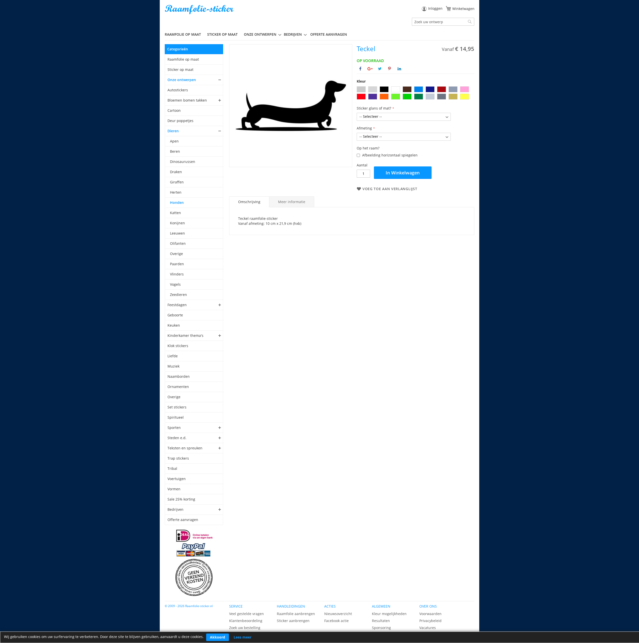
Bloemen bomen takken (187, 100)
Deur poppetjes (180, 120)
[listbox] (415, 93)
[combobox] (443, 22)
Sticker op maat (180, 69)
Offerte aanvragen (182, 519)
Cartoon (174, 110)
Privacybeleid (430, 620)
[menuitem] (185, 34)
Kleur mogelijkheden (389, 613)
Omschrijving (249, 201)
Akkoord (217, 637)
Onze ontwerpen (181, 79)
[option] (361, 89)
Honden (177, 202)
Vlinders (177, 274)
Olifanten (178, 243)
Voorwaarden (430, 613)
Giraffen (177, 182)
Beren (175, 151)
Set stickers (176, 407)
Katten (175, 212)
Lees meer (242, 637)
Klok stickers (177, 345)
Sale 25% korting (181, 499)
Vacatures (427, 627)
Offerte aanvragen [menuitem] (328, 34)
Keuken (173, 325)
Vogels (175, 284)
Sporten (174, 427)
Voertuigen (176, 478)
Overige (176, 253)
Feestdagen (177, 304)
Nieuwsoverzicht (338, 613)
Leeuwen (177, 233)
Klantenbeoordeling (245, 620)
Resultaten (381, 620)
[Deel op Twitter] (380, 68)
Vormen (173, 489)
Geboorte (175, 315)
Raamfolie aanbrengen (296, 613)
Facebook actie (336, 620)
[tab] (249, 201)
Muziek (173, 366)
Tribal (172, 468)
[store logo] (200, 9)
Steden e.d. (176, 437)
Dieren (173, 131)
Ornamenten (178, 386)
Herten (175, 192)
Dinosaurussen (182, 161)
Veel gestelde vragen (246, 613)
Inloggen (435, 8)
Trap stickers (178, 458)
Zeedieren (178, 294)
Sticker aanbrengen (293, 620)
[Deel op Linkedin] (399, 68)
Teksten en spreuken (184, 448)
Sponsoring (381, 627)
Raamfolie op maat (183, 59)
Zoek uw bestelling (244, 627)
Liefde (172, 356)
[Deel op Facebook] (360, 68)
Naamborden (178, 376)
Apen (174, 141)
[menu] (319, 34)
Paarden (177, 263)
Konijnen (177, 223)
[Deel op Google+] (370, 68)
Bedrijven (175, 509)
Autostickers (177, 90)
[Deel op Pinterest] (389, 68)
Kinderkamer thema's (185, 335)
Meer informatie (291, 201)
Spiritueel (175, 417)
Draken (176, 171)
